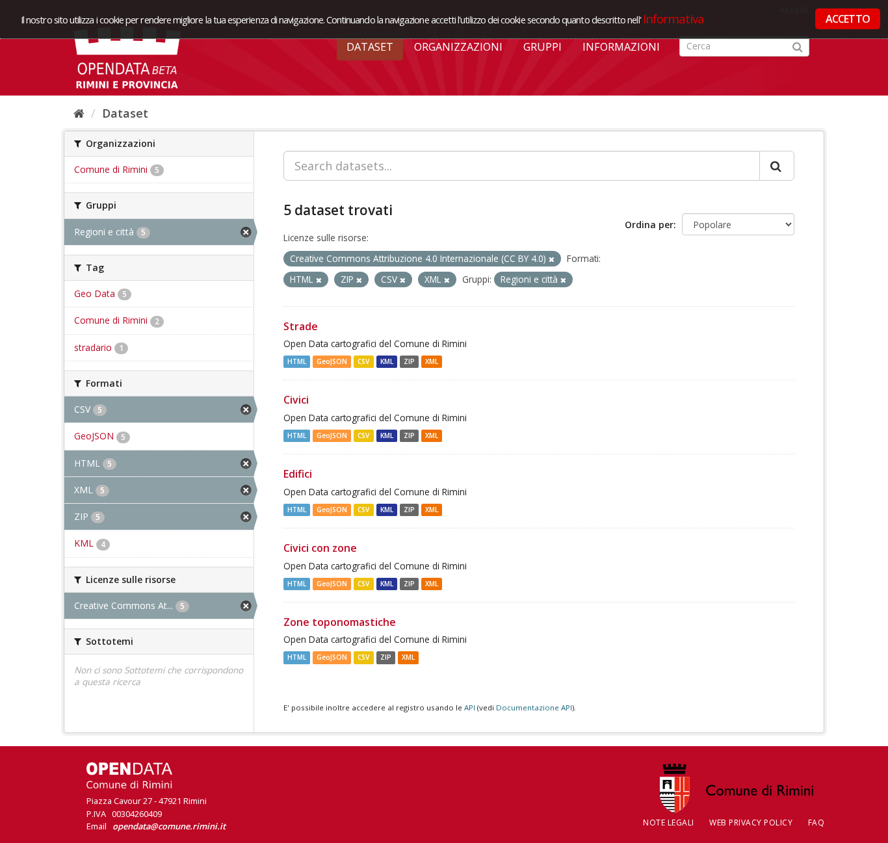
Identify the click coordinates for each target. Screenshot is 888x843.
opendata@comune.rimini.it (169, 826)
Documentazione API (534, 707)
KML (386, 361)
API (469, 707)
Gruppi (542, 47)
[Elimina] (552, 259)
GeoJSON (332, 361)
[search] (776, 166)
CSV (363, 361)
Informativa (674, 18)
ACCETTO (848, 19)
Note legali (668, 822)
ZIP (409, 361)
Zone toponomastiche (339, 622)
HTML (296, 361)
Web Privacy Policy (750, 822)
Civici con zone (320, 548)
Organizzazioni (458, 47)
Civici (296, 400)
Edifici (297, 474)
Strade (300, 326)
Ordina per (649, 224)
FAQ (816, 822)
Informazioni (621, 47)
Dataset (369, 47)
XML (431, 361)
